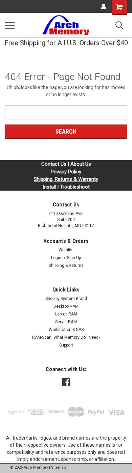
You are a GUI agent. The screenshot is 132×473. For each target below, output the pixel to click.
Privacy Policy (66, 172)
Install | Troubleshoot (66, 187)
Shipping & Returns (66, 265)
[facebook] (66, 382)
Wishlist (66, 250)
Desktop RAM (66, 306)
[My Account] (103, 6)
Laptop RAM (66, 314)
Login (56, 257)
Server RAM (66, 321)
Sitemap (58, 467)
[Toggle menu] (10, 25)
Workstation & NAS (66, 329)
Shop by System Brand (66, 298)
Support (66, 345)
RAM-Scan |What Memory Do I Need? (66, 337)
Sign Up (74, 257)
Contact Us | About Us (66, 164)
